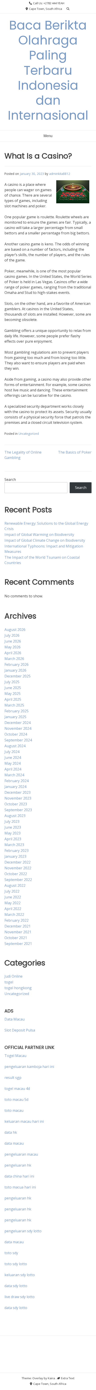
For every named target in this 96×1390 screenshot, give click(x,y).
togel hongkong (18, 987)
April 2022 (12, 908)
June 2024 (12, 757)
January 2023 (15, 856)
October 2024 (15, 734)
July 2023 (11, 821)
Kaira (51, 1378)
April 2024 (12, 769)
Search (10, 479)
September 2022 (18, 879)
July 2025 (11, 681)
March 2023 (14, 844)
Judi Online (13, 976)
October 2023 (15, 804)
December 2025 (17, 676)
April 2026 (12, 652)
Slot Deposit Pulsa (19, 1030)
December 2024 (17, 722)
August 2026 (14, 629)
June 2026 (12, 641)
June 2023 (12, 827)
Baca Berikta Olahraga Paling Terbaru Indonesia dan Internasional (48, 70)
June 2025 (12, 687)
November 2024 (17, 728)
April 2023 (12, 838)
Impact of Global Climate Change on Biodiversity (44, 540)
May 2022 (12, 902)
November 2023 (17, 798)
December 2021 (17, 926)
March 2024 (14, 774)
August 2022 (14, 885)
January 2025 (15, 716)
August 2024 (14, 745)
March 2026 (14, 658)
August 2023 (14, 815)
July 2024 (11, 751)
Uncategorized (29, 433)
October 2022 (15, 873)
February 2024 (16, 780)
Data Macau (14, 1019)
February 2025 (16, 711)
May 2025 (12, 693)
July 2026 (11, 635)
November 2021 (17, 931)
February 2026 (16, 664)
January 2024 (15, 786)
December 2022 (17, 862)
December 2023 (17, 792)
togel (8, 982)
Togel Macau (15, 1055)
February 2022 (16, 920)
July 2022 (11, 891)
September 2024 (18, 740)
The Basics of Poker (75, 452)
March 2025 (14, 705)
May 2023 (12, 833)
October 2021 (15, 937)
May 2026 (12, 647)
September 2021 (18, 943)
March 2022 (14, 914)
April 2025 (12, 699)
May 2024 (12, 763)
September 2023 (18, 809)
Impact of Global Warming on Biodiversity (39, 534)
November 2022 (17, 868)
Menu (48, 136)
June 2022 (12, 897)
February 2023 (16, 850)
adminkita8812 (59, 174)
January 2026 (15, 670)
